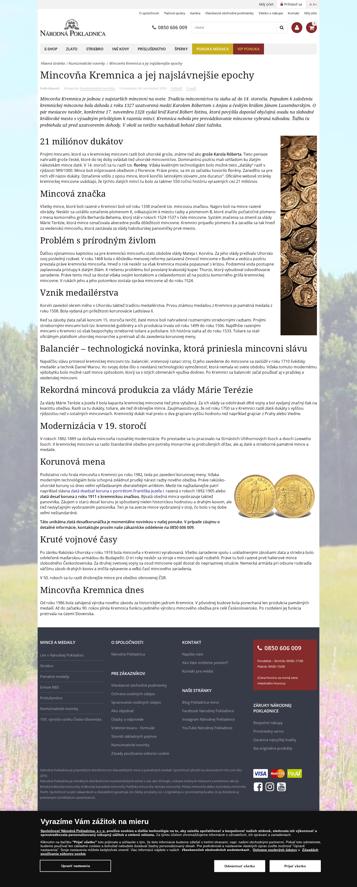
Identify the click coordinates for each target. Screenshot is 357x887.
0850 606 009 (172, 27)
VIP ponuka (249, 48)
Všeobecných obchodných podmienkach (215, 850)
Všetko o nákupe (271, 13)
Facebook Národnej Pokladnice (208, 710)
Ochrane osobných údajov (275, 850)
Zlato (71, 48)
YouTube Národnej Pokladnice (207, 727)
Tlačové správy (174, 13)
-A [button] (310, 4)
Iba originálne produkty (272, 748)
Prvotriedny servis (268, 731)
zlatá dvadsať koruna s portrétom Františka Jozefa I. (118, 491)
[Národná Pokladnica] (73, 27)
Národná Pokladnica (128, 654)
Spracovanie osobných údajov (136, 702)
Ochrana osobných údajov (133, 693)
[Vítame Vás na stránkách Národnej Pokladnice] (296, 27)
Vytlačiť (176, 88)
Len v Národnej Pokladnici (62, 655)
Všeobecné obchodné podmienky (229, 13)
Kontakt (293, 13)
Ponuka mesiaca (212, 48)
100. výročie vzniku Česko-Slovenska (71, 719)
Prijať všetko (295, 866)
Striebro (94, 48)
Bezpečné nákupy (268, 722)
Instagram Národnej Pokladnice (208, 719)
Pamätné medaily (54, 676)
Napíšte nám (192, 654)
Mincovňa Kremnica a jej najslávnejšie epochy (147, 74)
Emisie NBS (49, 687)
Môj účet (310, 13)
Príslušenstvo (152, 48)
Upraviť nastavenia (75, 866)
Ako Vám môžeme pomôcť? (205, 662)
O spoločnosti (149, 13)
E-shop (50, 48)
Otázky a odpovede (127, 719)
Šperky (181, 48)
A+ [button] (315, 4)
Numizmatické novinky (97, 88)
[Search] (282, 27)
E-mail (191, 88)
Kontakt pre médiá (197, 671)
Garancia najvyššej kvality (274, 739)
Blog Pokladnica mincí (200, 702)
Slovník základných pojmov (134, 736)
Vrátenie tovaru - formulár (133, 727)
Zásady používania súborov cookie (140, 753)
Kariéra (195, 13)
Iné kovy (120, 48)
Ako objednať (122, 710)
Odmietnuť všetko (239, 866)
